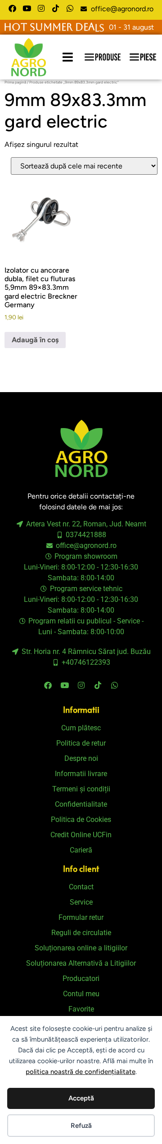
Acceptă (81, 1098)
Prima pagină (15, 82)
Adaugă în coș (35, 340)
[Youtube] (27, 8)
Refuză (81, 1126)
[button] (68, 57)
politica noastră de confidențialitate (80, 1072)
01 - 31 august (131, 27)
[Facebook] (12, 8)
